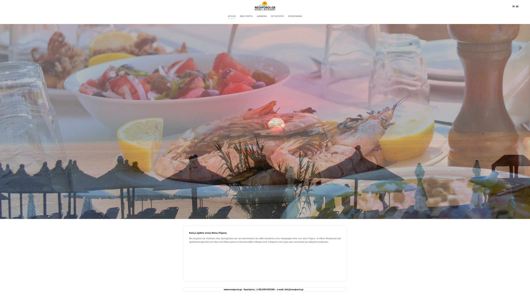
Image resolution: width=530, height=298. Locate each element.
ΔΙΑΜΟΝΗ (262, 16)
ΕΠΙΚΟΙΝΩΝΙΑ (295, 16)
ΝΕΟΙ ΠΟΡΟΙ (246, 16)
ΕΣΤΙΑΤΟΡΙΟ (277, 16)
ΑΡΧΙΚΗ (232, 16)
